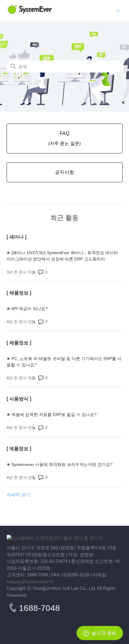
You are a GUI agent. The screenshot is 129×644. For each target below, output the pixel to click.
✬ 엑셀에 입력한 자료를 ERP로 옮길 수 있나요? (52, 414)
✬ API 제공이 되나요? (27, 308)
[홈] (55, 538)
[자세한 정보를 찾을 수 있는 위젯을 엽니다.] (99, 633)
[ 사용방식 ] (19, 398)
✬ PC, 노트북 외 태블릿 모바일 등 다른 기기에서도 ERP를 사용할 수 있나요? (64, 361)
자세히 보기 (18, 494)
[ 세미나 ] (16, 236)
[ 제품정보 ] (19, 292)
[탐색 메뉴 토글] (118, 10)
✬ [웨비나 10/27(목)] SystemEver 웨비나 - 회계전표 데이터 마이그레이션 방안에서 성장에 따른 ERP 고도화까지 (62, 255)
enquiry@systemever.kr (30, 581)
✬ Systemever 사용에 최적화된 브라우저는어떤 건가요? (61, 464)
